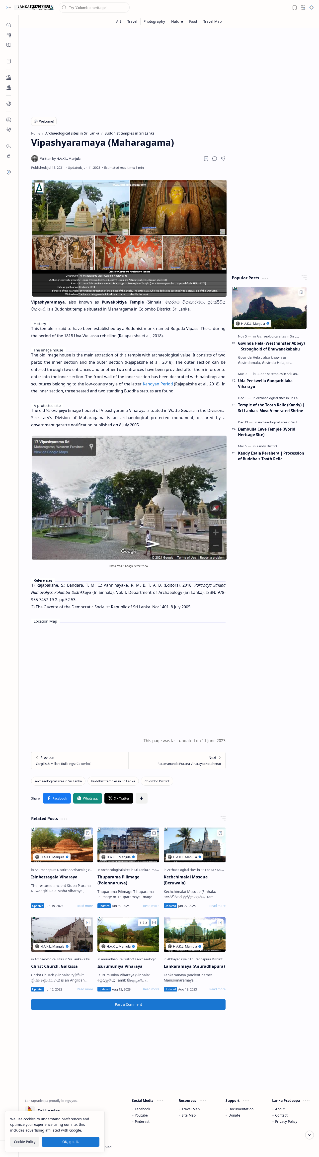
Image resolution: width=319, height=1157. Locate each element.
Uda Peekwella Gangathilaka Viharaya (265, 383)
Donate (234, 1115)
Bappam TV (303, 1147)
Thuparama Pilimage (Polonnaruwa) (118, 880)
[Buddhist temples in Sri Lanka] (113, 781)
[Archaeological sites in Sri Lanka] (58, 781)
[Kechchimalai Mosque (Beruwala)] (195, 844)
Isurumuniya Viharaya (120, 966)
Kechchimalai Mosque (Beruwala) (186, 880)
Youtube (141, 1115)
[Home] (9, 25)
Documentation (241, 1109)
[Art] (118, 21)
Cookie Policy (24, 1141)
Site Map (189, 1115)
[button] (8, 7)
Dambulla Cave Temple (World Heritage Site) (266, 432)
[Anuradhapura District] (52, 869)
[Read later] (206, 158)
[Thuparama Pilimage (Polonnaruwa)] (128, 844)
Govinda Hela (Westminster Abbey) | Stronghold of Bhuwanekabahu (271, 346)
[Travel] (132, 21)
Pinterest (142, 1121)
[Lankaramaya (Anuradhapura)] (195, 934)
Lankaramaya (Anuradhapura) (194, 966)
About (280, 1109)
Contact (281, 1115)
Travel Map (191, 1109)
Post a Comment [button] (128, 1004)
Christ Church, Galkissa (54, 966)
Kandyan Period (158, 384)
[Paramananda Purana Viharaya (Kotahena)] (176, 760)
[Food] (193, 21)
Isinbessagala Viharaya (54, 877)
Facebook (142, 1109)
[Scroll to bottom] (309, 1135)
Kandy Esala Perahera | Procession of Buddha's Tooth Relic (271, 456)
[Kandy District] (266, 446)
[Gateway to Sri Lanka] (34, 7)
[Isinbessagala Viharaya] (62, 844)
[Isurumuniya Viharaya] (128, 934)
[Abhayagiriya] (178, 959)
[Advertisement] (169, 70)
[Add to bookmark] (87, 832)
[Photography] (154, 21)
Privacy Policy (286, 1121)
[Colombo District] (157, 781)
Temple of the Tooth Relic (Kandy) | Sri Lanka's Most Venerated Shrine (271, 407)
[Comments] (143, 922)
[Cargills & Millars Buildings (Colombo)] (79, 760)
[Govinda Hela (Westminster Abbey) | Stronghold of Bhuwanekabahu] (269, 308)
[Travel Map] (212, 21)
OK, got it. (70, 1141)
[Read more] (85, 905)
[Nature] (177, 21)
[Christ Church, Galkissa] (62, 934)
